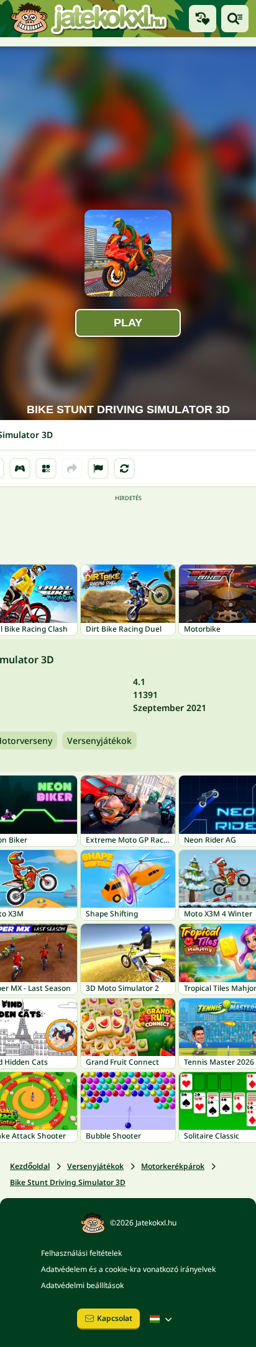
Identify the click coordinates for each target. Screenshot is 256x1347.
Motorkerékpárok (172, 1166)
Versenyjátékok (99, 740)
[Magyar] (162, 1319)
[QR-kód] (46, 468)
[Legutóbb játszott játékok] (202, 18)
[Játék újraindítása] (124, 468)
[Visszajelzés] (98, 468)
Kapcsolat (114, 1318)
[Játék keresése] (235, 18)
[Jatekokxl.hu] (88, 18)
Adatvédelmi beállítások (82, 1285)
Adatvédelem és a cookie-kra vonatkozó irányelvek (128, 1269)
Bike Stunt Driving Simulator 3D (68, 1182)
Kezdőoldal (30, 1166)
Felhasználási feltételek (81, 1253)
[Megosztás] (72, 468)
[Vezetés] (19, 468)
